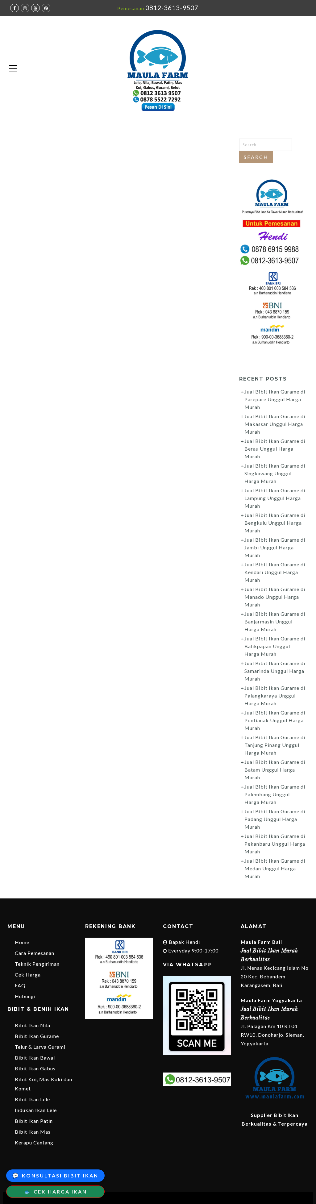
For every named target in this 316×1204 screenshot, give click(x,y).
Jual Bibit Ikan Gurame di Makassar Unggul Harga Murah (274, 424)
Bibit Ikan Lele (32, 1099)
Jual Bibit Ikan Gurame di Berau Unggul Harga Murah (274, 448)
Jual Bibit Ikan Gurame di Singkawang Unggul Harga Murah (274, 473)
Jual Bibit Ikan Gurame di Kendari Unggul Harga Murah (274, 572)
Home (22, 942)
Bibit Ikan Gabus (35, 1068)
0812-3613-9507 (171, 7)
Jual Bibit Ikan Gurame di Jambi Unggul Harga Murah (274, 547)
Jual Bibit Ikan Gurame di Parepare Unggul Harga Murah (274, 399)
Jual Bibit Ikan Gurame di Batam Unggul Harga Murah (274, 769)
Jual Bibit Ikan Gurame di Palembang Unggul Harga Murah (274, 794)
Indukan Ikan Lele (36, 1110)
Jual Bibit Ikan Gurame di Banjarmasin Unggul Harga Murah (274, 621)
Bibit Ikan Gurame (37, 1036)
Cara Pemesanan (34, 953)
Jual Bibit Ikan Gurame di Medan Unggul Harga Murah (274, 868)
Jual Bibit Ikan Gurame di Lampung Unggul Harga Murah (274, 498)
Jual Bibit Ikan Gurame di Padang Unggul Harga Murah (274, 819)
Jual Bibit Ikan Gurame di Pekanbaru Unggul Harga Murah (274, 843)
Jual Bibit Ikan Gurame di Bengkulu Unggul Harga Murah (274, 522)
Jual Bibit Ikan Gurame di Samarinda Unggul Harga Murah (274, 670)
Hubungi (25, 996)
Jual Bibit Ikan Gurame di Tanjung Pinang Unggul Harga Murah (274, 745)
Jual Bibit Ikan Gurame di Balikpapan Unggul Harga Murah (274, 646)
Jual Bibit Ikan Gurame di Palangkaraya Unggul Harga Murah (274, 695)
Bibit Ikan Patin (34, 1121)
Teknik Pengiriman (37, 964)
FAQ (20, 985)
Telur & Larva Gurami (40, 1047)
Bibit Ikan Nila (32, 1025)
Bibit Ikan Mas (33, 1132)
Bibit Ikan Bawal (35, 1057)
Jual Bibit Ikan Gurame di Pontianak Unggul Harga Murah (274, 720)
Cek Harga (28, 974)
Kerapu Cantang (34, 1142)
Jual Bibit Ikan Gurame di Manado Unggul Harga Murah (274, 596)
